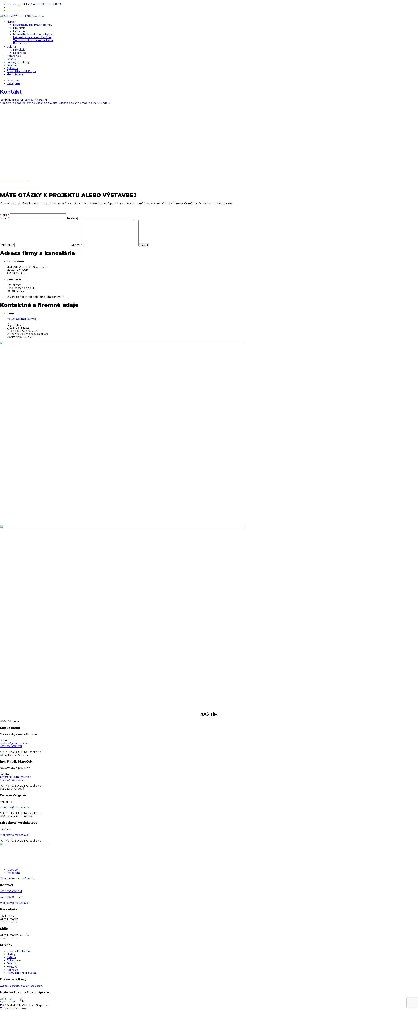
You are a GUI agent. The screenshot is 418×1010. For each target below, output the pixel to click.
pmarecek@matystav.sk (15, 776)
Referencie (14, 960)
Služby (11, 954)
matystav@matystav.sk (21, 318)
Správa (76, 244)
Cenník (11, 963)
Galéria (11, 957)
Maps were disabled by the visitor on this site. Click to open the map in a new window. (55, 102)
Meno (4, 214)
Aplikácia (12, 969)
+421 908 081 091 (11, 746)
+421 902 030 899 (17, 7)
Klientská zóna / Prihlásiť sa (22, 10)
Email (4, 218)
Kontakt (11, 91)
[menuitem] (212, 4)
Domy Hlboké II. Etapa (21, 972)
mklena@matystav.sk (14, 743)
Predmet (7, 244)
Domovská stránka (19, 951)
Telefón (72, 218)
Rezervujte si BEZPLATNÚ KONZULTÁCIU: (34, 4)
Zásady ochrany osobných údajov (21, 985)
